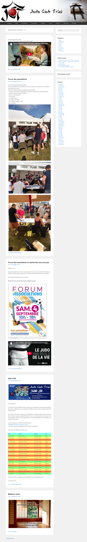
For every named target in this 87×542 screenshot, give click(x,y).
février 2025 (60, 92)
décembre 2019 (61, 121)
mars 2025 (60, 90)
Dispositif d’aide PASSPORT (63, 65)
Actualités (9, 23)
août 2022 (60, 97)
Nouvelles (20, 252)
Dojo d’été (12, 378)
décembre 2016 (61, 141)
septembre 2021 (61, 105)
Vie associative (34, 23)
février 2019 (60, 135)
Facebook (74, 23)
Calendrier (58, 23)
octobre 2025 (60, 85)
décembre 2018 (61, 137)
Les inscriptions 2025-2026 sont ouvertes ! (66, 66)
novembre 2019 (61, 122)
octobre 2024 (60, 94)
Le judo (59, 45)
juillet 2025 (60, 88)
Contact (50, 23)
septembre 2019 (61, 125)
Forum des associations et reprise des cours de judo (28, 262)
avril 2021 (60, 110)
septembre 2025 (61, 86)
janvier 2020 (60, 120)
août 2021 (60, 106)
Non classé (60, 46)
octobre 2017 (60, 140)
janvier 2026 (60, 84)
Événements (66, 23)
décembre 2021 (61, 104)
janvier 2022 (60, 102)
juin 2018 (60, 139)
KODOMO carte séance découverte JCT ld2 (18, 424)
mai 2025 (60, 89)
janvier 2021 (60, 112)
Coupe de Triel (61, 41)
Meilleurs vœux (14, 494)
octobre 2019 (60, 124)
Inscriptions (43, 23)
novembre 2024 (61, 93)
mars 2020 (60, 118)
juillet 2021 (60, 108)
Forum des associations (17, 79)
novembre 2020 (61, 114)
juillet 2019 (60, 128)
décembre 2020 (61, 113)
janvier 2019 (60, 136)
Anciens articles (10, 538)
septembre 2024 (61, 96)
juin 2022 (60, 98)
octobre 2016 (60, 143)
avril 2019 (60, 132)
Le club (16, 23)
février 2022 (60, 101)
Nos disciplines (24, 23)
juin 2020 (60, 116)
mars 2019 (60, 133)
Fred (24, 30)
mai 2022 (60, 100)
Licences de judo (61, 64)
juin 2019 (60, 129)
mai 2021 (60, 109)
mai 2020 (60, 117)
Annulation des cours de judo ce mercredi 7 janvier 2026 (68, 60)
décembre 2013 (61, 144)
